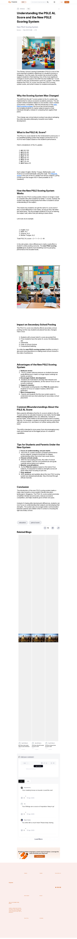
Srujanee (11, 882)
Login (61, 2)
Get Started (39, 856)
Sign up (66, 2)
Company (25, 873)
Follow (28, 8)
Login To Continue (38, 766)
